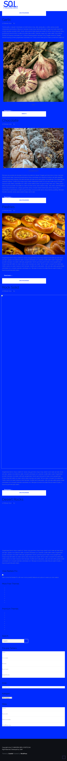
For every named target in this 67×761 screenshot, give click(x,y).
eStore (8, 596)
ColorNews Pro (10, 629)
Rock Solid (10, 287)
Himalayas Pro (10, 627)
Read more (9, 110)
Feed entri (5, 714)
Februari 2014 (6, 687)
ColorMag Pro (10, 613)
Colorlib (10, 753)
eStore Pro (9, 625)
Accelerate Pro (10, 619)
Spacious (8, 588)
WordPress (24, 753)
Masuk (4, 708)
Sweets (24, 113)
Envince (8, 592)
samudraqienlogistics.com (22, 23)
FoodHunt (9, 600)
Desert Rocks (12, 499)
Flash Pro (8, 617)
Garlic (6, 20)
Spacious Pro (10, 615)
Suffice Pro (9, 621)
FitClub (8, 598)
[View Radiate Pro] (8, 575)
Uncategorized (24, 13)
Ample (8, 594)
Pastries (8, 207)
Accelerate (9, 602)
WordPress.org (6, 725)
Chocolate (10, 120)
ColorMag (9, 590)
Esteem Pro (9, 623)
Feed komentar (6, 719)
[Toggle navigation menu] (63, 4)
